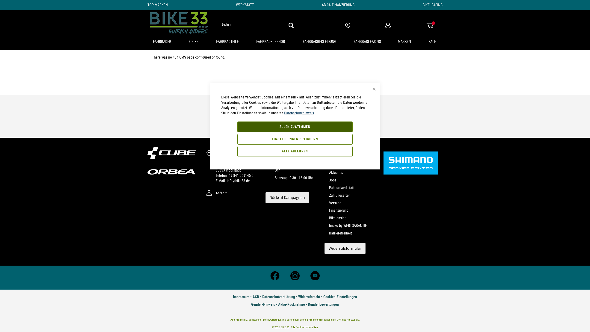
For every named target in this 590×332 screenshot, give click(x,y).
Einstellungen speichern (295, 139)
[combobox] (258, 24)
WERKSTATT (245, 4)
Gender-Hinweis (263, 304)
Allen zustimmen (295, 127)
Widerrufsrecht (309, 296)
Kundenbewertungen (323, 304)
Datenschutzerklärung (278, 296)
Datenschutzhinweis (299, 113)
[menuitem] (163, 42)
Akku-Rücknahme (291, 304)
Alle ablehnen (295, 151)
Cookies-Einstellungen (340, 296)
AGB (256, 296)
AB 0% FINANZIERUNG (338, 4)
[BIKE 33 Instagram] (295, 279)
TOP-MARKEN (158, 4)
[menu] (295, 42)
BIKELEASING (432, 4)
